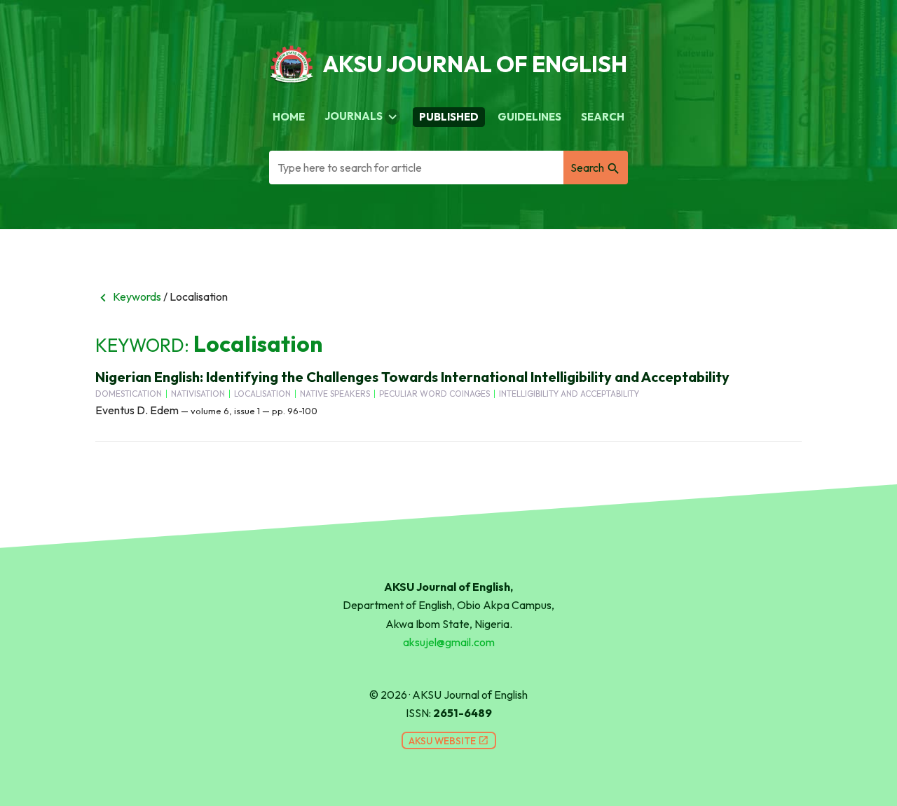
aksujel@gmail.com (449, 642)
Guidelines (529, 116)
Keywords (128, 296)
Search (602, 116)
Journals (362, 117)
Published (449, 116)
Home (289, 116)
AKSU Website (449, 741)
